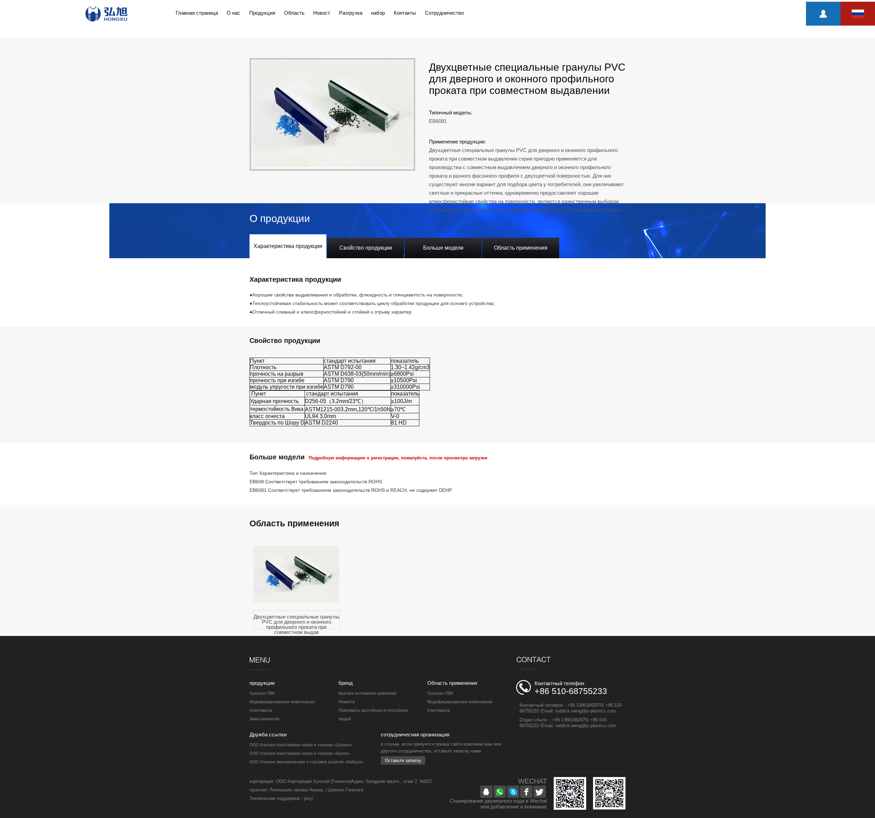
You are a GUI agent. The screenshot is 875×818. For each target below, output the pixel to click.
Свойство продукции (365, 248)
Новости (346, 701)
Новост (321, 13)
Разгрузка (350, 13)
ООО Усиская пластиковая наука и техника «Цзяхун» (301, 745)
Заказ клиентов (264, 719)
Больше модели (443, 248)
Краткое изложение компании (367, 693)
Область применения (521, 248)
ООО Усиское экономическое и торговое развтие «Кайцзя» (307, 762)
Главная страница (197, 13)
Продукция (262, 13)
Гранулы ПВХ (440, 693)
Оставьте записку (403, 760)
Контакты (405, 13)
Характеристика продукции (288, 246)
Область (294, 13)
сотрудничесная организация (415, 734)
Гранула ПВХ (262, 693)
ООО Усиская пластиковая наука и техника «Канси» (300, 753)
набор (378, 13)
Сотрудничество (444, 13)
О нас (233, 13)
